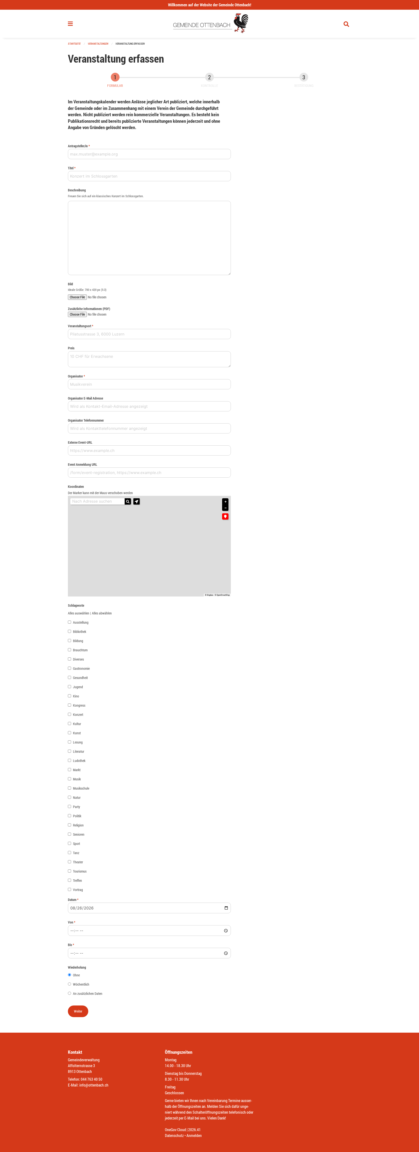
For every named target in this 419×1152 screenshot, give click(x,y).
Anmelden (194, 1135)
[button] (136, 501)
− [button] (225, 508)
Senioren (78, 834)
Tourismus (80, 871)
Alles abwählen (102, 613)
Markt (77, 770)
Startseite (74, 43)
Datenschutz (174, 1135)
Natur (77, 797)
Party (76, 806)
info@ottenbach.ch (93, 1084)
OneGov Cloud (175, 1129)
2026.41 (194, 1129)
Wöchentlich (81, 984)
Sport (76, 843)
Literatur (78, 751)
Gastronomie (81, 668)
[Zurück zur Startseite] (209, 23)
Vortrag (78, 889)
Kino (76, 696)
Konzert (78, 714)
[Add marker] (225, 516)
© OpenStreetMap (222, 595)
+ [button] (225, 502)
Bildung (78, 640)
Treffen (77, 880)
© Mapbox (209, 595)
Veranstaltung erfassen (130, 43)
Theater (78, 862)
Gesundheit (80, 677)
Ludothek (79, 760)
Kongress (79, 705)
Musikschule (81, 788)
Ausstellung (81, 622)
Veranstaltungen (98, 43)
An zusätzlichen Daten (87, 993)
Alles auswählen (78, 613)
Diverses (78, 659)
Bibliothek (79, 631)
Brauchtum (80, 650)
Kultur (77, 723)
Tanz (76, 852)
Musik (77, 779)
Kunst (77, 733)
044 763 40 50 (91, 1079)
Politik (77, 816)
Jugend (78, 687)
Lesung (78, 742)
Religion (78, 825)
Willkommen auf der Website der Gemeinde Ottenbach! (209, 4)
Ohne (76, 975)
